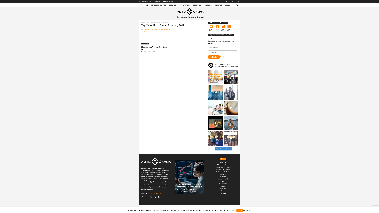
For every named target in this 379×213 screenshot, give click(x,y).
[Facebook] (229, 1)
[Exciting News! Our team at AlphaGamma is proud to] (231, 77)
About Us (223, 188)
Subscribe (157, 1)
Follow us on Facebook (223, 167)
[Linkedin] (235, 1)
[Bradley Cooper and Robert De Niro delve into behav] (231, 108)
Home (143, 22)
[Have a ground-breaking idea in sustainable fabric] (215, 108)
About (227, 5)
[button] (237, 5)
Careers (223, 191)
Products (197, 5)
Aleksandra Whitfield (182, 191)
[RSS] (238, 1)
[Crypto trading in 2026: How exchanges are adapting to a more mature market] (189, 177)
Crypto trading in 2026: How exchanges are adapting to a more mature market (189, 186)
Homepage (223, 177)
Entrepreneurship (158, 5)
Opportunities (184, 5)
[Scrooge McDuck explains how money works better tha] (215, 123)
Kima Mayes (144, 52)
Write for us (164, 1)
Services (208, 5)
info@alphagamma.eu (154, 193)
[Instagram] (232, 1)
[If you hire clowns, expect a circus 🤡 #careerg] (231, 138)
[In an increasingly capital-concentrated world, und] (215, 77)
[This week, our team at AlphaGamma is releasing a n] (231, 123)
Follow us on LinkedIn (223, 172)
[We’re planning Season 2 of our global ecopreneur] (215, 138)
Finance (172, 5)
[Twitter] (226, 1)
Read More (247, 210)
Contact (218, 5)
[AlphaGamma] (190, 11)
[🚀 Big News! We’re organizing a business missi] (215, 92)
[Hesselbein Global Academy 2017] (156, 36)
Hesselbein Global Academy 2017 (154, 48)
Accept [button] (240, 210)
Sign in (171, 1)
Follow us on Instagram (223, 169)
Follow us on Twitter (223, 165)
